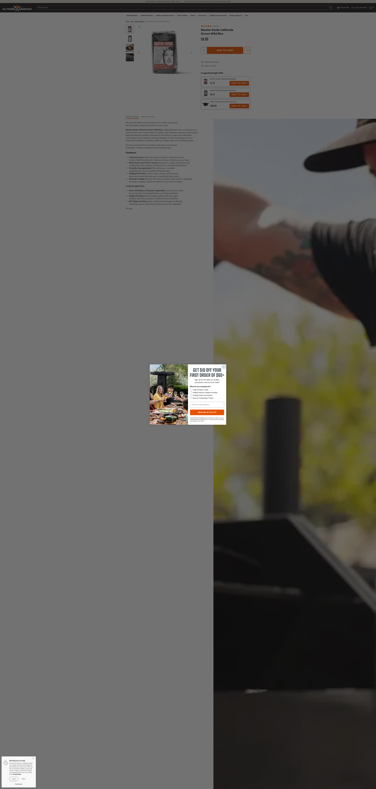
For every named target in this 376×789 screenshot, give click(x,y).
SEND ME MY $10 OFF (207, 412)
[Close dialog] (223, 367)
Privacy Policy (17, 774)
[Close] (33, 758)
